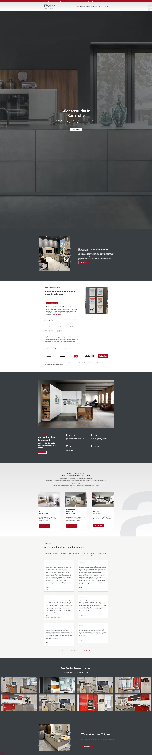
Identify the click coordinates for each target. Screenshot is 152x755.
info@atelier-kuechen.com (64, 1)
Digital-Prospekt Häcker (103, 1)
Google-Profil (87, 650)
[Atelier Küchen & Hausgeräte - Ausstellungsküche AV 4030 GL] (19, 710)
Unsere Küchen (76, 129)
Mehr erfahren (45, 526)
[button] (2, 752)
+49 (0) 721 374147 (50, 1)
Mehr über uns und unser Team (67, 341)
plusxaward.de (57, 314)
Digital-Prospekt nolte (92, 1)
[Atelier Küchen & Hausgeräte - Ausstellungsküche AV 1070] (57, 710)
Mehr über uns (84, 262)
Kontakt (41, 452)
